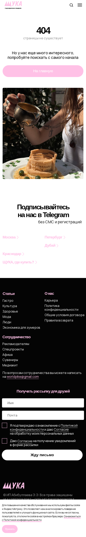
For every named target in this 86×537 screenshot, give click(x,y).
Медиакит (10, 365)
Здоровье (10, 311)
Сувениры (10, 360)
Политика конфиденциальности (61, 308)
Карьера (51, 300)
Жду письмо (42, 455)
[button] (71, 5)
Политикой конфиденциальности (44, 427)
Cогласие (61, 429)
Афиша (7, 354)
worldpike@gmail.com (23, 376)
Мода (7, 316)
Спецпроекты (13, 349)
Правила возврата (59, 320)
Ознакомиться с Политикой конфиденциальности (41, 518)
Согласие (24, 441)
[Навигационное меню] (80, 5)
